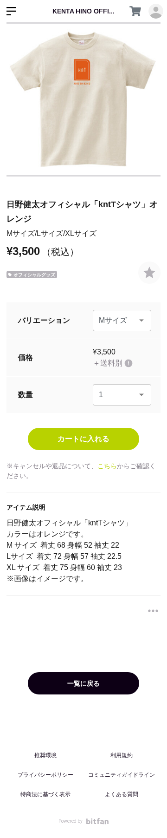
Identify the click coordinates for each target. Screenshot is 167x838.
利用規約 (121, 755)
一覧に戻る (83, 683)
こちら (107, 466)
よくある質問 (121, 794)
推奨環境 (45, 755)
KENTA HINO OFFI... (83, 11)
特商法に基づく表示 (45, 794)
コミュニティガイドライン (121, 775)
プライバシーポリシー (45, 775)
